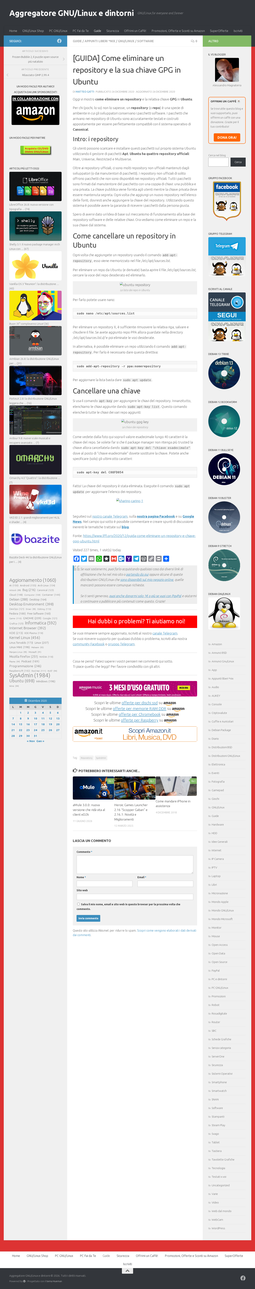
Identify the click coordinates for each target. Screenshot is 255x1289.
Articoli (15, 590)
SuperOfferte (219, 30)
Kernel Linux (24, 637)
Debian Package (221, 730)
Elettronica (218, 764)
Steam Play (218, 1125)
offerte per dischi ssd (140, 702)
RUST (52, 671)
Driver (31, 609)
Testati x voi (219, 1176)
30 (28, 735)
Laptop (216, 876)
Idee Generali (220, 841)
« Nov (31, 741)
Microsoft (35, 652)
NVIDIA (46, 657)
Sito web (82, 890)
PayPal (216, 970)
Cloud (16, 594)
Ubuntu (22, 681)
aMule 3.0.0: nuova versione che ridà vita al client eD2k (89, 809)
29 (20, 735)
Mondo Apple (220, 901)
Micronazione (220, 893)
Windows (45, 681)
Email (141, 877)
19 (50, 724)
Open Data (218, 953)
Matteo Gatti (85, 91)
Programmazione (25, 666)
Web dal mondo (221, 1211)
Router (216, 1022)
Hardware (218, 824)
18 (43, 724)
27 (58, 730)
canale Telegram (165, 633)
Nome (81, 877)
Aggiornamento (32, 580)
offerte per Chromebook (140, 714)
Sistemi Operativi (222, 1073)
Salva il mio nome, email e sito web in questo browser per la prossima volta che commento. (128, 906)
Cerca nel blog (217, 155)
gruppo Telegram (121, 644)
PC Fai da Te (81, 30)
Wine (14, 686)
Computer (32, 595)
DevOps (16, 609)
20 (58, 724)
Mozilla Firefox (23, 656)
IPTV (214, 867)
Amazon (217, 644)
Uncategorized (221, 1185)
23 (28, 730)
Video (215, 1202)
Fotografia (218, 781)
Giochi (215, 798)
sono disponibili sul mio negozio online (146, 579)
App (214, 669)
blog (125, 527)
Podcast (30, 661)
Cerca (238, 162)
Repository (86, 758)
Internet (216, 850)
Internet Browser (27, 628)
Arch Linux (46, 585)
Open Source (219, 962)
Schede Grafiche (221, 1039)
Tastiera (217, 1151)
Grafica (16, 623)
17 (35, 724)
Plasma (14, 661)
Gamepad (218, 790)
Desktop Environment (31, 604)
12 (50, 718)
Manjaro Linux (18, 652)
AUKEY (216, 695)
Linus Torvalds (21, 642)
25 (43, 730)
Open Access (220, 944)
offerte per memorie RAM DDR (139, 708)
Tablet (216, 1142)
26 (50, 730)
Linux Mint (19, 647)
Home (13, 30)
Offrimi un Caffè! (135, 30)
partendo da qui (137, 574)
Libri (214, 884)
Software (145, 41)
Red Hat (39, 671)
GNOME (32, 618)
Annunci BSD (219, 652)
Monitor (216, 927)
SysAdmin (101, 758)
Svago (215, 1133)
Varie (215, 1193)
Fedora (17, 613)
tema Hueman (54, 1281)
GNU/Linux (126, 41)
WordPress (218, 1228)
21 (13, 730)
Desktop (37, 599)
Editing (44, 609)
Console (217, 704)
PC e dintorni (219, 979)
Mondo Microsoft (222, 919)
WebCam (217, 1219)
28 (13, 735)
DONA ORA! (227, 137)
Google (50, 618)
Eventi (215, 773)
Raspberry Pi (19, 670)
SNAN (215, 1099)
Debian (18, 599)
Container (51, 594)
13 (58, 718)
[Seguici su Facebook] (59, 41)
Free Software (39, 613)
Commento (84, 851)
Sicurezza (112, 30)
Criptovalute (219, 712)
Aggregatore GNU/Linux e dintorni (71, 13)
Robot (216, 1004)
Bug (28, 590)
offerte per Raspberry (139, 720)
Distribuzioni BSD (222, 747)
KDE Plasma (33, 633)
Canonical (45, 590)
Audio (215, 687)
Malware (37, 647)
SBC (214, 1030)
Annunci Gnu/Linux (223, 661)
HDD (214, 833)
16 (28, 724)
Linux (42, 642)
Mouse (216, 936)
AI (13, 585)
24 (35, 730)
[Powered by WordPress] (24, 1281)
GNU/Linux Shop (33, 30)
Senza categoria (221, 1047)
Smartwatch (219, 1090)
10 (35, 718)
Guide (97, 30)
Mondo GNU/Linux (223, 910)
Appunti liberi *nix (100, 41)
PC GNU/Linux (58, 30)
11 (43, 718)
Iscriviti (238, 30)
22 (20, 730)
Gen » (40, 741)
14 (13, 724)
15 (20, 724)
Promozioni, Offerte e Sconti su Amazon (178, 30)
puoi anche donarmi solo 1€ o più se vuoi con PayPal (145, 596)
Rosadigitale (219, 1013)
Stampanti (218, 1116)
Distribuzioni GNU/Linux (226, 755)
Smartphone (219, 1082)
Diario (215, 738)
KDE (16, 633)
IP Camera (218, 858)
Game (15, 618)
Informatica (40, 623)
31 (35, 735)
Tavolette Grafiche (223, 1159)
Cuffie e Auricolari (222, 721)
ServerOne (218, 1056)
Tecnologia (218, 1168)
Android (28, 585)
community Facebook (89, 644)
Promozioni (219, 996)
